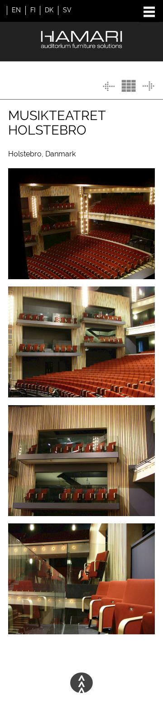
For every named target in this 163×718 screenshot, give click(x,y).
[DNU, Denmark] (109, 86)
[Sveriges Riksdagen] (148, 86)
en (16, 10)
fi (32, 10)
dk (49, 10)
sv (67, 10)
